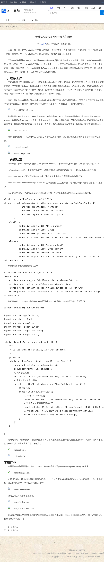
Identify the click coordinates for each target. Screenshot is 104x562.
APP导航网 (45, 553)
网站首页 (4, 2)
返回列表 (14, 527)
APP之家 (37, 553)
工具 (93, 8)
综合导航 (13, 2)
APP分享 (21, 20)
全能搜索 (23, 2)
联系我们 (43, 2)
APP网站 (35, 20)
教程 (7, 27)
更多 (100, 8)
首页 (7, 20)
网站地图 (33, 2)
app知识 (14, 27)
